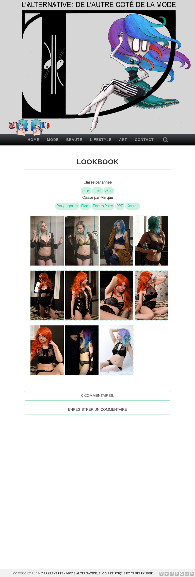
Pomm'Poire (103, 206)
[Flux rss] (191, 573)
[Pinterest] (176, 573)
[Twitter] (166, 573)
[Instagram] (161, 573)
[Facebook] (171, 573)
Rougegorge (67, 206)
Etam (85, 206)
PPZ (120, 206)
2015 (86, 191)
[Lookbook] (186, 573)
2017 (109, 191)
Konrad (133, 206)
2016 (97, 191)
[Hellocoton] (181, 573)
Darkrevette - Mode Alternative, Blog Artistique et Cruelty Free (97, 573)
